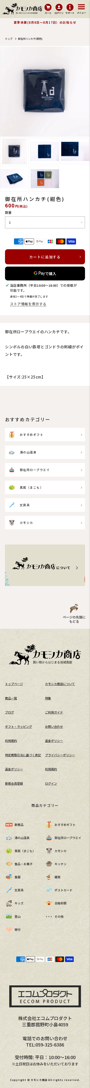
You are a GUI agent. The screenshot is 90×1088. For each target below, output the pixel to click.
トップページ (14, 684)
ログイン (51, 783)
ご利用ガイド (54, 712)
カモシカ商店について (60, 684)
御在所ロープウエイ (35, 470)
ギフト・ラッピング (18, 726)
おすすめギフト (31, 434)
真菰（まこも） (31, 487)
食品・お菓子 (23, 864)
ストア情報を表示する (28, 303)
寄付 (17, 929)
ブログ (9, 712)
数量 (8, 212)
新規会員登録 (14, 783)
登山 (17, 916)
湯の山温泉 (28, 452)
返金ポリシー (54, 740)
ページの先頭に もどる (74, 619)
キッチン (60, 864)
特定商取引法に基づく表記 (23, 755)
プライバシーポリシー (60, 755)
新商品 (19, 824)
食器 (17, 877)
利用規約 (11, 740)
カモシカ (26, 522)
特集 (48, 698)
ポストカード (63, 890)
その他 (59, 916)
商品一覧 (11, 698)
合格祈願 (60, 903)
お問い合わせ (54, 726)
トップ (8, 38)
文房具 (25, 505)
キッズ (19, 903)
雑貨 (57, 877)
